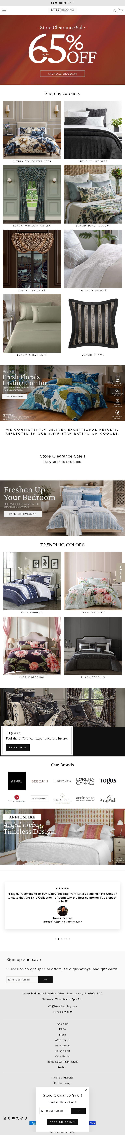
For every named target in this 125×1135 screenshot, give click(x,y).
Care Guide (62, 1056)
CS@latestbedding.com (62, 1006)
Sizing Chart (62, 1051)
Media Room (62, 1045)
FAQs (62, 1029)
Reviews (62, 1067)
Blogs (62, 1034)
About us (62, 1023)
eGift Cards (62, 1040)
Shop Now (18, 747)
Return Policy (62, 1083)
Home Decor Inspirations (62, 1061)
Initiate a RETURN (62, 1077)
